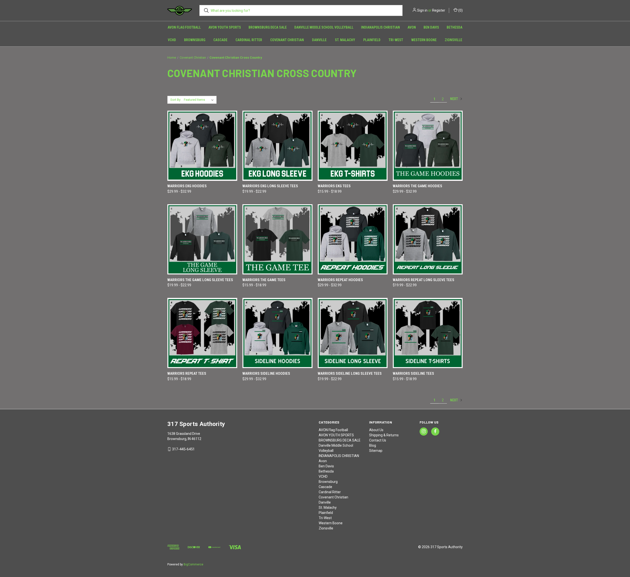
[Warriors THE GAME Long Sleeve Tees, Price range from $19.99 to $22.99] (202, 239)
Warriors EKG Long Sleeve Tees (270, 186)
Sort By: (175, 100)
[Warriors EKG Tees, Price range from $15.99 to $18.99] (353, 146)
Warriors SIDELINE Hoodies (266, 373)
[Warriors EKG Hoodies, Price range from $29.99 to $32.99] (202, 146)
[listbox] (199, 99)
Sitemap (375, 451)
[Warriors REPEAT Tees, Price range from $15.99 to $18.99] (202, 333)
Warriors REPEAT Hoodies (340, 280)
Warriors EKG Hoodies (187, 186)
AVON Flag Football (184, 27)
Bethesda (454, 27)
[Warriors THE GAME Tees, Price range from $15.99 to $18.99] (277, 239)
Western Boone (424, 40)
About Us (376, 430)
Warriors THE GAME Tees (263, 280)
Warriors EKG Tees (334, 186)
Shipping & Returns (384, 435)
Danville (319, 40)
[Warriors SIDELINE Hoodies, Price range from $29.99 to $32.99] (277, 333)
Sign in (422, 10)
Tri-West (396, 40)
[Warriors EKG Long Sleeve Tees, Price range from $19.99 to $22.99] (277, 146)
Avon (412, 27)
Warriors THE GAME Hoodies (417, 186)
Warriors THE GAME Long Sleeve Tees (200, 280)
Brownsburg (194, 40)
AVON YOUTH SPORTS (224, 27)
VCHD (172, 40)
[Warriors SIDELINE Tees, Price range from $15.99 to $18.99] (428, 333)
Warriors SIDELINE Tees (413, 373)
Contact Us (377, 440)
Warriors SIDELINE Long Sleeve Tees (350, 373)
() (460, 10)
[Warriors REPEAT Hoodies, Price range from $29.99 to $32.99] (353, 239)
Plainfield (371, 40)
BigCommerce (193, 564)
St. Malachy (345, 40)
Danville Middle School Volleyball (323, 27)
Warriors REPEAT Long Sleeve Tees (423, 280)
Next (454, 99)
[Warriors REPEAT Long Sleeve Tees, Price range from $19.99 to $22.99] (428, 239)
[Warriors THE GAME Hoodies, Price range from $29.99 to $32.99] (428, 146)
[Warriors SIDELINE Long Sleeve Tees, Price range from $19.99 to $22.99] (353, 333)
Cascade (220, 40)
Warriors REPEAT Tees (186, 373)
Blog (372, 445)
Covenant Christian (287, 40)
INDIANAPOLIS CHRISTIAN (380, 27)
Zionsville (453, 40)
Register (438, 10)
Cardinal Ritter (249, 40)
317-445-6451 (183, 449)
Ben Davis (431, 27)
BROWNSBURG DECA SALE (268, 27)
